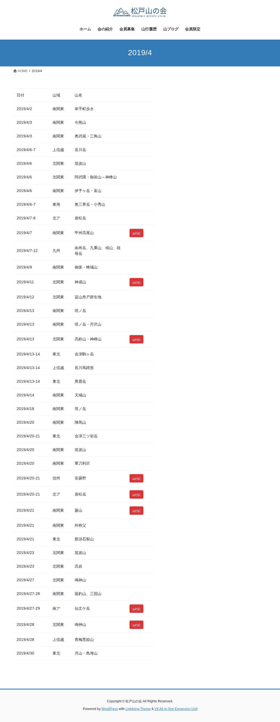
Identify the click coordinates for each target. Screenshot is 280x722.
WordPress (109, 709)
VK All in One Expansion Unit (175, 709)
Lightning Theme (138, 709)
